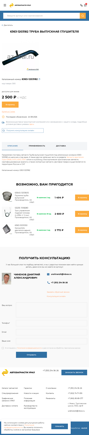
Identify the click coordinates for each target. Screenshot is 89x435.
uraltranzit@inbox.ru (61, 274)
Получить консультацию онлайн (20, 130)
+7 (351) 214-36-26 (81, 5)
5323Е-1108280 (21, 208)
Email (4, 332)
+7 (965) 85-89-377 (75, 398)
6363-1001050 (21, 225)
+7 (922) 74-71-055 (75, 393)
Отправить (31, 355)
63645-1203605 (22, 193)
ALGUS (84, 428)
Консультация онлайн (56, 296)
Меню (5, 5)
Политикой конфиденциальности (29, 348)
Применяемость (37, 146)
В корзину (10, 105)
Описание (12, 146)
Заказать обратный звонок (58, 292)
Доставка (61, 146)
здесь (31, 124)
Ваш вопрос (7, 305)
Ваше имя (6, 341)
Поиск (83, 16)
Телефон (6, 323)
